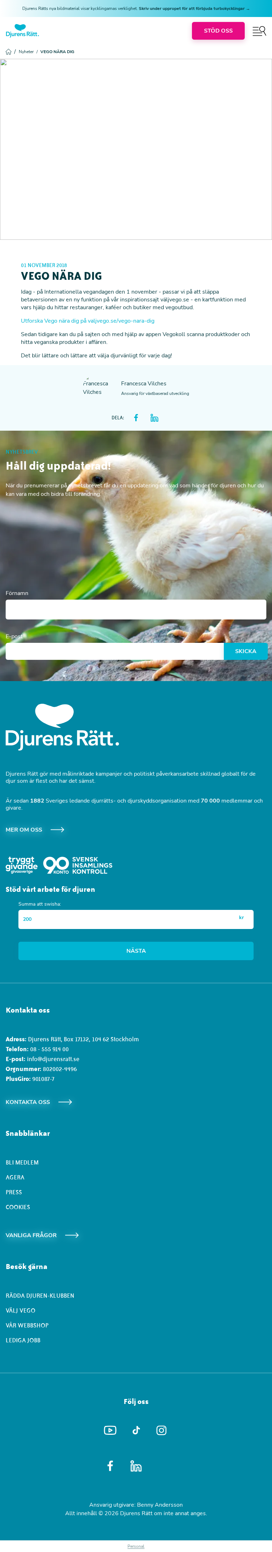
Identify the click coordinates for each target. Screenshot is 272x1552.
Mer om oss (24, 830)
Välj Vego (20, 1310)
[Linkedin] (136, 1466)
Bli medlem (22, 1162)
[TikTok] (136, 1430)
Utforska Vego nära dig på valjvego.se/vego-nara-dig (87, 321)
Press (14, 1192)
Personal (136, 1546)
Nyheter (28, 52)
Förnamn (17, 593)
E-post (14, 636)
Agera (15, 1177)
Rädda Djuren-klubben (40, 1295)
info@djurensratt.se (53, 1059)
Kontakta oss (28, 1102)
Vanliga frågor (31, 1235)
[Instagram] (162, 1430)
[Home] (22, 31)
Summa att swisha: (39, 904)
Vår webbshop (27, 1325)
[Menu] (259, 31)
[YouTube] (110, 1430)
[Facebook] (110, 1466)
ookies (19, 1207)
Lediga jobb (23, 1340)
